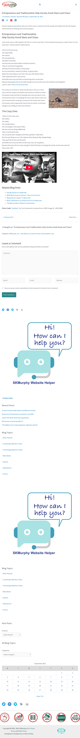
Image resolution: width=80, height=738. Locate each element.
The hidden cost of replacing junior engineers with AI (19, 425)
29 (62, 690)
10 (7, 681)
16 (72, 681)
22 (62, 686)
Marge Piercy (11, 198)
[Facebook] (3, 20)
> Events (5, 474)
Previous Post (7, 217)
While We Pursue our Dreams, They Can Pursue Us (23, 195)
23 (72, 686)
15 (62, 681)
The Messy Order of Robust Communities (21, 203)
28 (51, 690)
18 (18, 686)
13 (40, 681)
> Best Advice (6, 456)
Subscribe (8, 398)
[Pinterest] (11, 20)
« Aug (38, 696)
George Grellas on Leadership (17, 193)
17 (7, 686)
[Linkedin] (15, 20)
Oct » (42, 696)
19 (29, 686)
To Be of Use (26, 198)
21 (51, 686)
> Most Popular (7, 438)
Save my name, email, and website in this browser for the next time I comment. (31, 288)
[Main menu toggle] (76, 4)
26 (29, 690)
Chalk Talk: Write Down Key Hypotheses (15, 418)
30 (72, 690)
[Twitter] (7, 20)
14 (51, 681)
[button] (40, 4)
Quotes (13, 17)
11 (18, 681)
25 (18, 690)
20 (40, 686)
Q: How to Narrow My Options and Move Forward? (19, 410)
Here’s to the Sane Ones (20, 85)
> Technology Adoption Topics (12, 450)
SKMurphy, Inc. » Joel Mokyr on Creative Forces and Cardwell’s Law (31, 234)
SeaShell (15, 208)
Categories (5, 650)
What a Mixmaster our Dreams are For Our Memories (24, 200)
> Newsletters (7, 468)
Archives (5, 631)
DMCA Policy (22, 731)
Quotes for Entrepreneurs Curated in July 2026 (17, 414)
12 (29, 681)
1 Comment (6, 17)
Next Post (73, 217)
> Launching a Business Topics (12, 444)
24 (7, 690)
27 (40, 690)
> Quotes (5, 462)
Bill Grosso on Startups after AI (12, 421)
